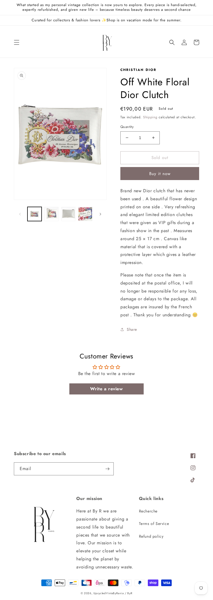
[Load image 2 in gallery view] (51, 214)
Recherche (148, 511)
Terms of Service (154, 523)
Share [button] (132, 329)
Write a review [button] (106, 389)
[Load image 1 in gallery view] (34, 214)
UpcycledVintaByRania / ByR (112, 593)
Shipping (150, 117)
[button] (17, 42)
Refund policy (151, 536)
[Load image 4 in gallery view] (85, 214)
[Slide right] (100, 214)
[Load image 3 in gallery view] (68, 214)
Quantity (127, 126)
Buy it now (160, 174)
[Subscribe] (107, 468)
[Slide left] (20, 214)
